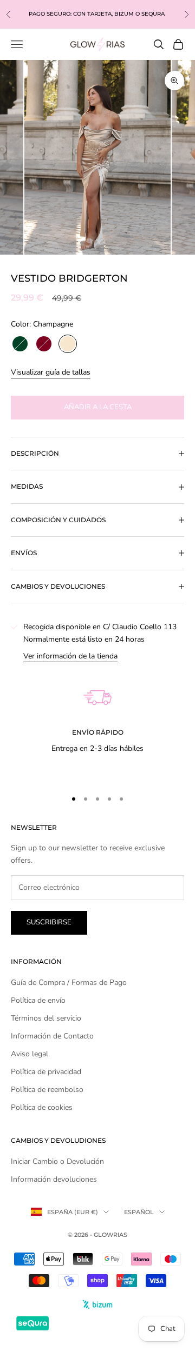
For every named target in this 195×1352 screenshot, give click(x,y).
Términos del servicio (46, 1018)
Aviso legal (29, 1054)
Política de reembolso (47, 1089)
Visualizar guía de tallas (50, 372)
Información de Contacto (52, 1036)
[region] (97, 721)
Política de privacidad (46, 1072)
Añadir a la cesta (98, 407)
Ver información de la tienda (70, 656)
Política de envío (38, 1000)
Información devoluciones (54, 1179)
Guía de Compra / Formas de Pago (69, 982)
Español (139, 1212)
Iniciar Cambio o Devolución (57, 1161)
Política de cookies (42, 1107)
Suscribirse (49, 922)
